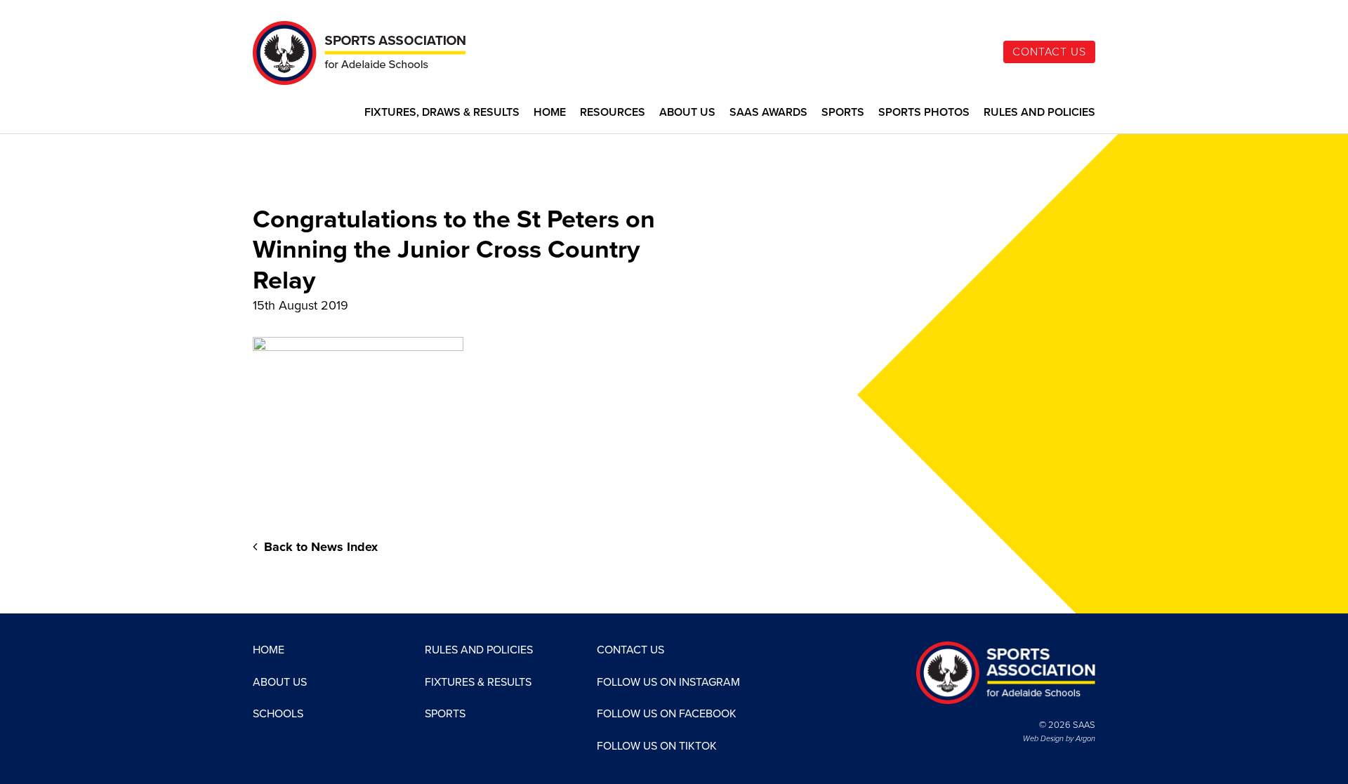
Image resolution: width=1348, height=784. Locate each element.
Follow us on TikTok (657, 746)
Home (550, 112)
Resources (612, 112)
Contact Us (1049, 52)
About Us (687, 112)
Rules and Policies (1039, 112)
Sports (842, 112)
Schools (278, 714)
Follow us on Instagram (668, 682)
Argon (1085, 738)
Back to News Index (319, 546)
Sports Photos (924, 112)
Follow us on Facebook (666, 714)
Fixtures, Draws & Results (442, 112)
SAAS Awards (768, 112)
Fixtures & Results (478, 682)
